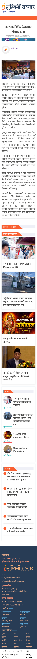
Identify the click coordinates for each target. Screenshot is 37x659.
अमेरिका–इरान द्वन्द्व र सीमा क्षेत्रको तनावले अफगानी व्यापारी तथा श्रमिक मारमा (19, 492)
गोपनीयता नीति (17, 651)
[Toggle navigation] (3, 18)
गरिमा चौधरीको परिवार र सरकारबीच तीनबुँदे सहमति (17, 505)
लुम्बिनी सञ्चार (15, 48)
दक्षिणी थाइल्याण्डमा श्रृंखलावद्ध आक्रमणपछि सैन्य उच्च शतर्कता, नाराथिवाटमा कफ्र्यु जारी (19, 477)
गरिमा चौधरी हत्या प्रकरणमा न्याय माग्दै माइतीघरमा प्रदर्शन (20, 530)
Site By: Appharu (29, 656)
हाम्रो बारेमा (6, 651)
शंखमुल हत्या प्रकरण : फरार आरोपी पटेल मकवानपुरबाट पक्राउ (19, 517)
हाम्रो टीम (27, 651)
